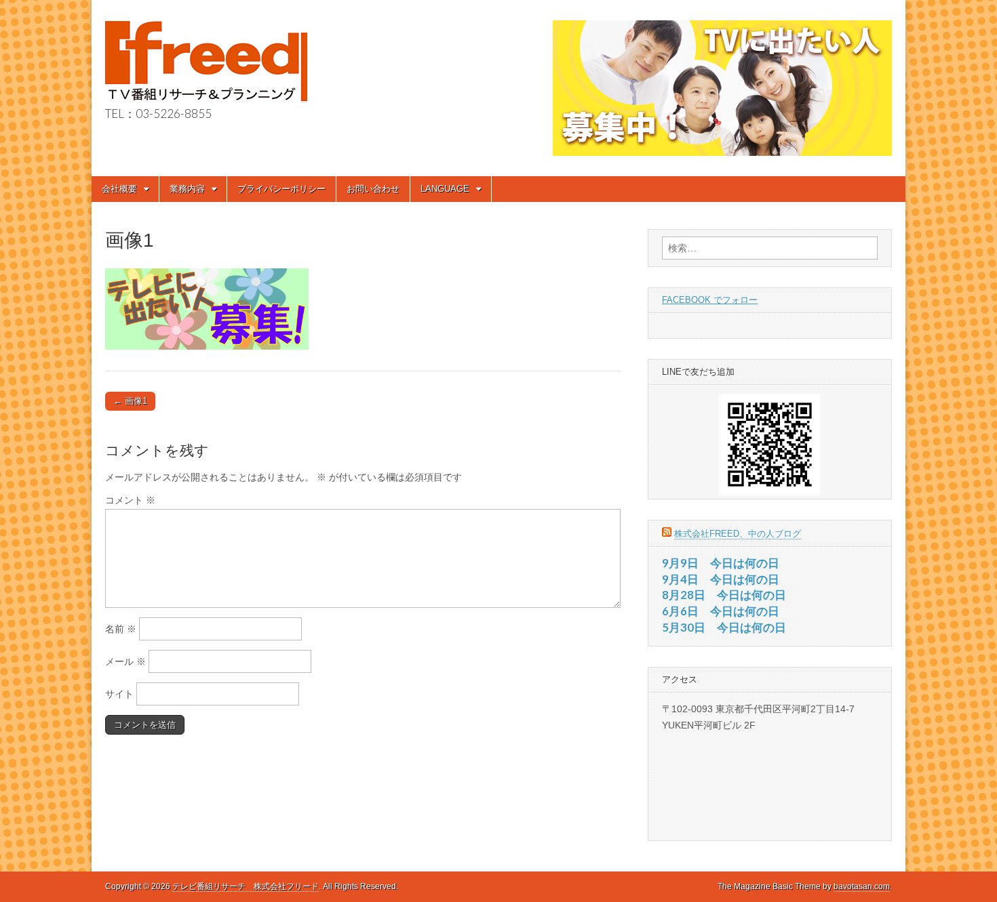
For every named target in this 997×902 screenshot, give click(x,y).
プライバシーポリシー (281, 189)
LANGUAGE (445, 189)
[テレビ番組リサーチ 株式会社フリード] (206, 54)
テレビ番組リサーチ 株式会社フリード (245, 886)
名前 (120, 628)
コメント (130, 500)
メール (125, 661)
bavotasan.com (862, 886)
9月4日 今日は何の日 (720, 579)
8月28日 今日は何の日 (724, 595)
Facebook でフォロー (710, 300)
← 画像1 (130, 401)
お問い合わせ (373, 189)
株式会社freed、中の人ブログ (737, 534)
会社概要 (119, 189)
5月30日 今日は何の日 (724, 627)
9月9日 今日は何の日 (720, 563)
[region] (722, 88)
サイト (119, 694)
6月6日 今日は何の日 (720, 611)
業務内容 (187, 189)
